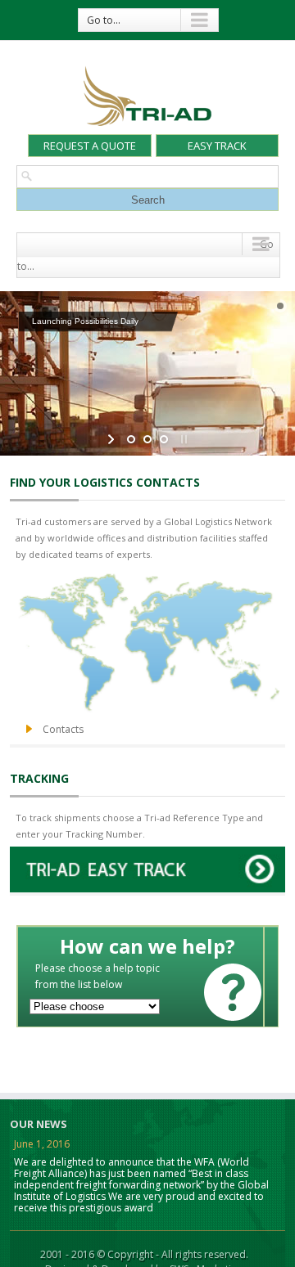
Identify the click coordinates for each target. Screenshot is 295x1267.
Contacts (63, 729)
